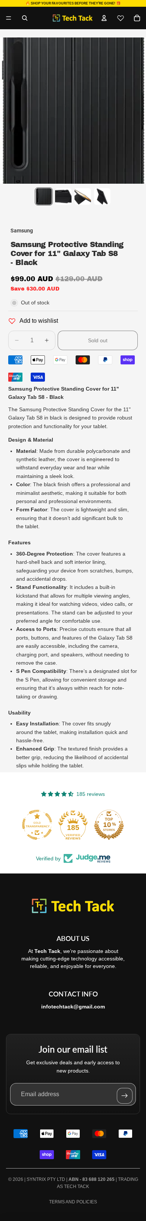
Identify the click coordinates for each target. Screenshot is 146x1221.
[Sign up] (125, 1096)
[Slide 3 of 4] (82, 196)
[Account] (104, 18)
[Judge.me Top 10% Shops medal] (109, 825)
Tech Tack (76, 1186)
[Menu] (8, 18)
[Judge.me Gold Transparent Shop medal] (37, 825)
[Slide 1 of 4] (44, 196)
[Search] (24, 18)
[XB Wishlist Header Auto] (120, 18)
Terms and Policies (73, 1202)
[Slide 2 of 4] (63, 196)
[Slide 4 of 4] (102, 196)
